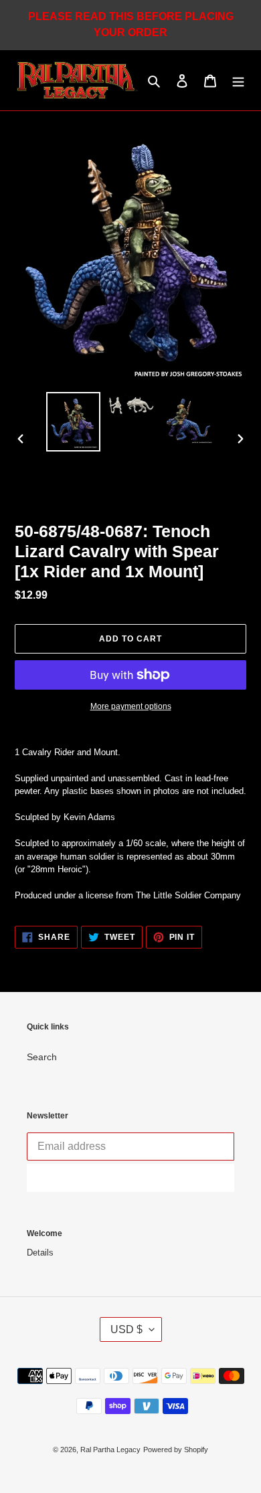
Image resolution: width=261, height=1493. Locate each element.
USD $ (126, 1329)
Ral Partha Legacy (110, 1450)
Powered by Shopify (175, 1450)
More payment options (130, 706)
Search (42, 1057)
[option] (73, 422)
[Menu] (238, 80)
